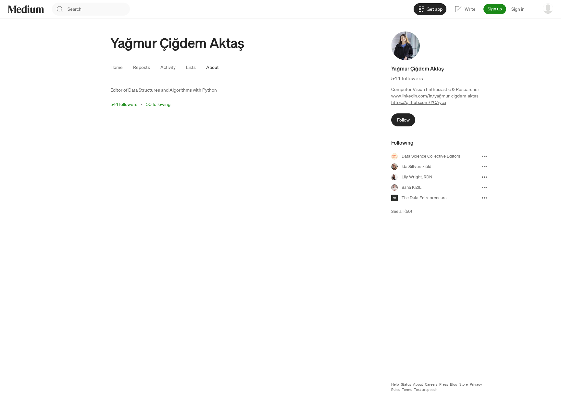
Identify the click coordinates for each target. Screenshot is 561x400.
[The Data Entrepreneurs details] (484, 198)
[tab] (116, 67)
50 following (158, 104)
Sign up (495, 9)
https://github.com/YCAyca (418, 102)
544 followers (123, 104)
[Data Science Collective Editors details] (484, 156)
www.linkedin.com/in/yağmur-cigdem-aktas (435, 96)
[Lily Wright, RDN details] (484, 177)
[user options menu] (548, 8)
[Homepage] (26, 9)
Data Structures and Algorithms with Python (172, 90)
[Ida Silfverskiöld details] (484, 166)
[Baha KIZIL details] (484, 187)
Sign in (518, 9)
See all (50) (401, 211)
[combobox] (99, 9)
